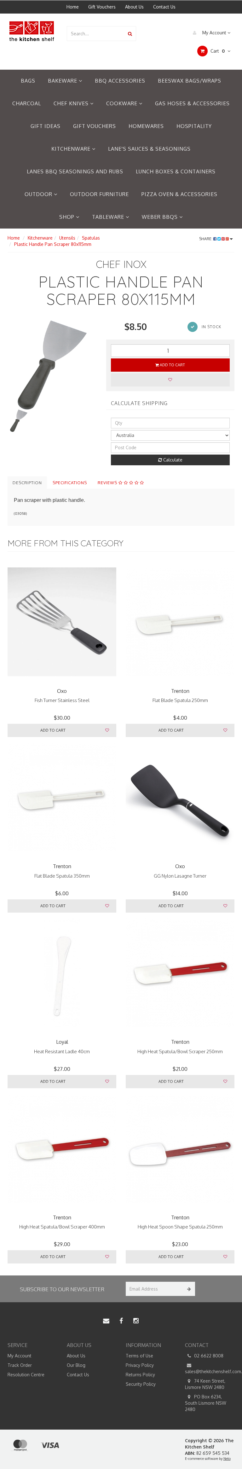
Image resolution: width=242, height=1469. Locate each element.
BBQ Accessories (120, 81)
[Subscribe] (188, 1289)
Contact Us (164, 6)
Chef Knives (72, 103)
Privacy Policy (140, 1365)
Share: (206, 238)
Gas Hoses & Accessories (192, 103)
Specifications (70, 482)
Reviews (108, 482)
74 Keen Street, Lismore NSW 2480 (205, 1384)
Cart (217, 51)
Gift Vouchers (102, 6)
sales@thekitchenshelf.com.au (210, 1371)
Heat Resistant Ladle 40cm (62, 1051)
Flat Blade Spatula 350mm (62, 876)
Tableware (109, 217)
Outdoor (39, 194)
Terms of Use (139, 1355)
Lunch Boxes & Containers (176, 171)
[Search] (130, 33)
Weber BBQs (160, 217)
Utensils (67, 238)
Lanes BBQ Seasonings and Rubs (75, 171)
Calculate (172, 459)
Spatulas (91, 238)
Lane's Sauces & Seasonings (149, 149)
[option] (52, 364)
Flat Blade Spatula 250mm (180, 700)
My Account (214, 32)
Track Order (20, 1365)
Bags (28, 81)
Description (27, 482)
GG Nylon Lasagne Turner (180, 876)
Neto (227, 1458)
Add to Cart (172, 365)
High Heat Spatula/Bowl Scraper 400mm (62, 1227)
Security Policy (141, 1384)
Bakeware (63, 81)
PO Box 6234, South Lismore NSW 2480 (205, 1403)
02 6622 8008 (208, 1355)
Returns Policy (140, 1374)
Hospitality (194, 126)
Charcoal (26, 103)
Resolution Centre (26, 1374)
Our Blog (76, 1365)
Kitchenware (71, 149)
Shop (67, 217)
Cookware (122, 103)
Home (72, 6)
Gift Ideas (45, 126)
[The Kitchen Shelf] (32, 30)
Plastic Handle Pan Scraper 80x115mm (52, 244)
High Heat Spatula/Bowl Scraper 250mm (180, 1051)
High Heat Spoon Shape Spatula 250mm (180, 1227)
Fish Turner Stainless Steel (62, 700)
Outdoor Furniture (99, 194)
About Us (134, 6)
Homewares (146, 126)
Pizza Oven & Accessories (179, 194)
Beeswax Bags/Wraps (189, 81)
